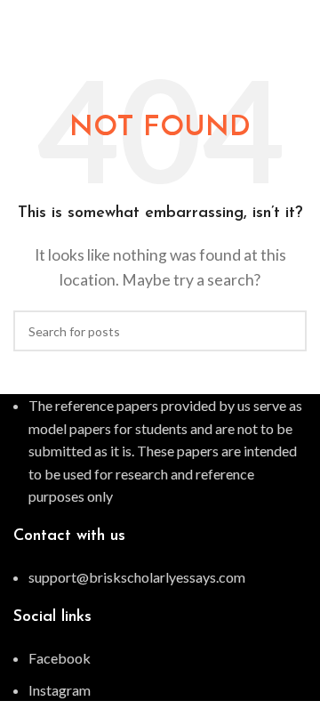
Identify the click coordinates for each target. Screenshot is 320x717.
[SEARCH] (286, 330)
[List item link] (160, 577)
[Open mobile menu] (300, 18)
